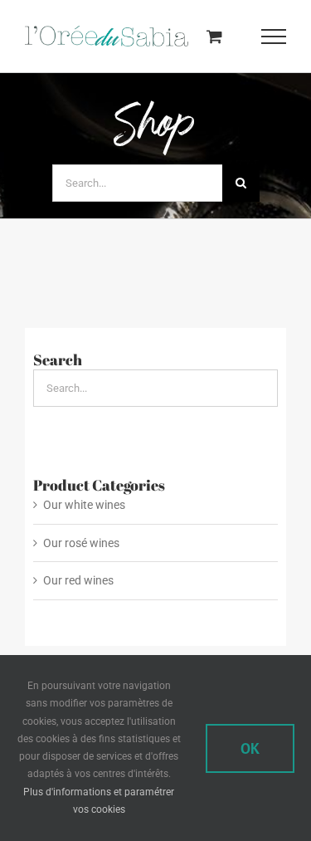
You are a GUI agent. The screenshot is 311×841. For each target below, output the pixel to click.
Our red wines (78, 580)
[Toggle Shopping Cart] (214, 36)
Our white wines (84, 504)
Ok (250, 748)
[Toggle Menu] (274, 36)
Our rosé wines (81, 542)
